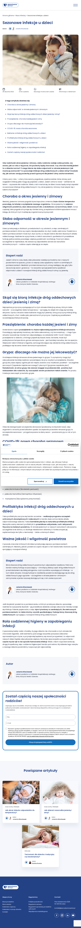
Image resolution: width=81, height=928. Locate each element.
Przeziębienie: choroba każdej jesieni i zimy (24, 119)
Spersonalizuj (39, 481)
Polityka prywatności (36, 902)
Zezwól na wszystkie (66, 481)
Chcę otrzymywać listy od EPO (40, 742)
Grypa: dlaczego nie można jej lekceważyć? (25, 123)
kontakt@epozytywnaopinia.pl (65, 908)
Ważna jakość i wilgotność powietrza (22, 142)
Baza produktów (8, 902)
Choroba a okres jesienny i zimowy (21, 104)
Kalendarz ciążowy (9, 907)
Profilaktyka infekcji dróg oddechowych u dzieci (27, 138)
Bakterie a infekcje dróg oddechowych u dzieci (26, 133)
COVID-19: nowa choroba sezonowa (22, 128)
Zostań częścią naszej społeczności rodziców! (26, 152)
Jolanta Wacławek (22, 29)
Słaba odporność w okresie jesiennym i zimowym (27, 109)
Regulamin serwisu (35, 904)
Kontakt (5, 912)
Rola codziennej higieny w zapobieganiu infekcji (26, 147)
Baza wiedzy (7, 904)
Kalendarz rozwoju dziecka (12, 909)
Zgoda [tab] (14, 451)
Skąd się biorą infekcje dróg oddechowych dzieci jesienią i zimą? (33, 114)
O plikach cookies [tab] (67, 451)
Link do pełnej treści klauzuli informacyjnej (40, 736)
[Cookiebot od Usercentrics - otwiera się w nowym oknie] (69, 445)
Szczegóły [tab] (40, 451)
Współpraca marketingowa (38, 911)
